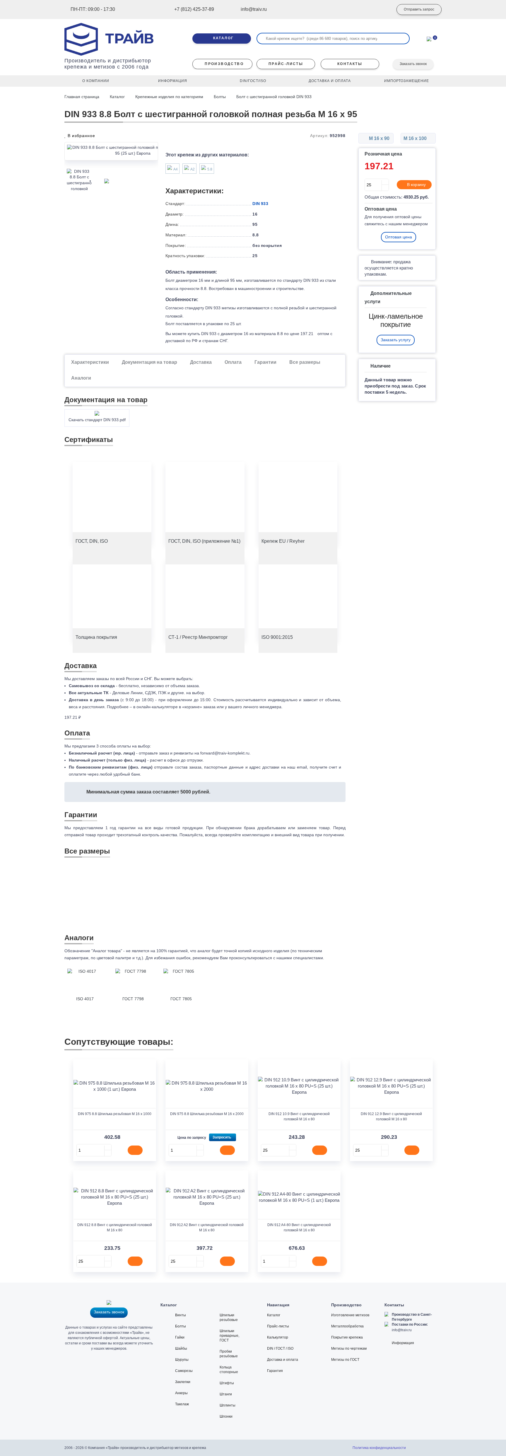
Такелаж (182, 1404)
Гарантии (265, 362)
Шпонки (226, 1416)
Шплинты (227, 1405)
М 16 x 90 (378, 138)
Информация (403, 1343)
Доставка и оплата (282, 1360)
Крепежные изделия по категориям (169, 96)
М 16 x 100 (416, 138)
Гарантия (275, 1371)
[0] (429, 38)
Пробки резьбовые (229, 1353)
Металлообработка (347, 1326)
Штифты (227, 1383)
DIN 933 (260, 203)
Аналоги (81, 377)
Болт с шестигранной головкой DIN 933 (274, 96)
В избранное (80, 135)
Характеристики (90, 362)
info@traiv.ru (402, 1330)
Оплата (233, 362)
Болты (220, 96)
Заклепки (182, 1382)
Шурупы (182, 1360)
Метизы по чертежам (349, 1348)
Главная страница (82, 96)
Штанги (226, 1394)
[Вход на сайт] (380, 9)
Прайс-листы (278, 1326)
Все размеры (304, 362)
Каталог (117, 96)
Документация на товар (149, 362)
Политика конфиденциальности (379, 1448)
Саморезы (184, 1371)
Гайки (179, 1337)
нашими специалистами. (300, 957)
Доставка (201, 362)
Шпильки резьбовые (229, 1317)
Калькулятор (277, 1337)
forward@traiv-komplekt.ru (224, 753)
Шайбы (181, 1348)
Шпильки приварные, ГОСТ (229, 1335)
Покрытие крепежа (347, 1337)
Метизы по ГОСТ (345, 1360)
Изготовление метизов (350, 1315)
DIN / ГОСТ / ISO (280, 1348)
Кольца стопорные (229, 1369)
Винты (180, 1315)
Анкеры (181, 1393)
